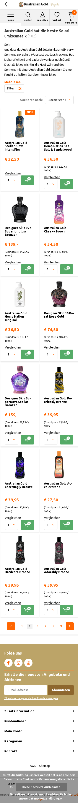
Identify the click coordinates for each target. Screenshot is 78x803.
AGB (33, 766)
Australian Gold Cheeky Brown (55, 229)
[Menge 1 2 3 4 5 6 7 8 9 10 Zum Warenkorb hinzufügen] (20, 180)
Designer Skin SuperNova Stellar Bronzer (18, 402)
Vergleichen (13, 173)
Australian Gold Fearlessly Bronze (58, 400)
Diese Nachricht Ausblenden (41, 787)
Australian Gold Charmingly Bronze (19, 485)
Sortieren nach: (31, 100)
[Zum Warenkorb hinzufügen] (27, 180)
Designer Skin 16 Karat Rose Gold (59, 314)
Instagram (18, 663)
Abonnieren (61, 690)
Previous (11, 626)
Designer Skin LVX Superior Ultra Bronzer (18, 231)
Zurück (5, 4)
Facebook (8, 663)
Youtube (28, 663)
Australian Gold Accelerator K (58, 485)
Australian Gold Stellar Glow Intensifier (16, 146)
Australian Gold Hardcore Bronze (17, 570)
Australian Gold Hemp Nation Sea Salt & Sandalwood (58, 146)
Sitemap (44, 766)
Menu (11, 20)
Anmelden (42, 20)
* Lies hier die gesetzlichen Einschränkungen (31, 698)
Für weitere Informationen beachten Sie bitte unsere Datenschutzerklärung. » (40, 796)
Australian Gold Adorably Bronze (56, 570)
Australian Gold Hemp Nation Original (16, 316)
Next (70, 626)
